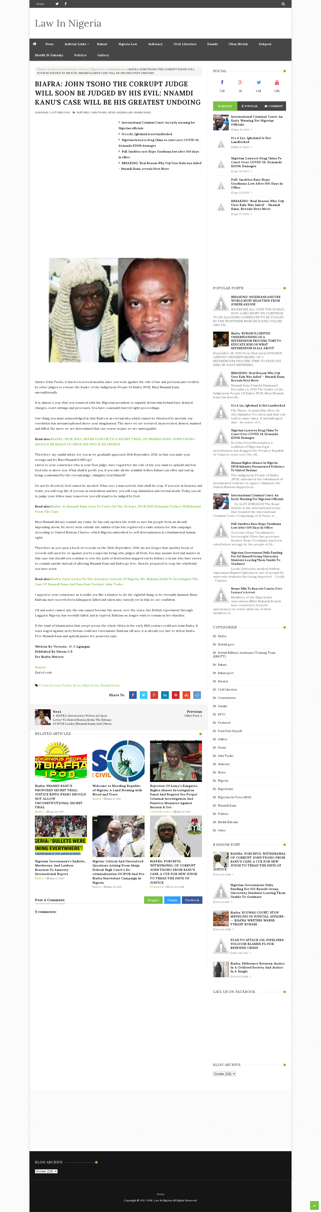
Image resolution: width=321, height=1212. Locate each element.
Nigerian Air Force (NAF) (234, 797)
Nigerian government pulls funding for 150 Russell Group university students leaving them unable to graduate (256, 558)
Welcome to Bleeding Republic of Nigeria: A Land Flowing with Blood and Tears (117, 790)
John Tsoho (69, 69)
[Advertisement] (206, 23)
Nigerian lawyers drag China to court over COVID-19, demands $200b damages (256, 162)
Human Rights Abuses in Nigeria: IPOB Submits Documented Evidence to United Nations (258, 466)
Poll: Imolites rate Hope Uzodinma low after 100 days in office (257, 183)
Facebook (192, 900)
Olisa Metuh (238, 44)
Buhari (102, 44)
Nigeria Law (127, 44)
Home (40, 3)
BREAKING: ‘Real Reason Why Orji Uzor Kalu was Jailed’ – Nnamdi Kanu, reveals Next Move (257, 205)
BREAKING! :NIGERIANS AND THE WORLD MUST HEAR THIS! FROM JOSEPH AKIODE (256, 300)
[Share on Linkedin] (165, 695)
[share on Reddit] (197, 695)
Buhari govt (226, 673)
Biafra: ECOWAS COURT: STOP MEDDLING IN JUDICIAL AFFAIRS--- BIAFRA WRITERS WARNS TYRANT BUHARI (257, 918)
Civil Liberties (185, 44)
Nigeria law (98, 69)
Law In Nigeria (68, 23)
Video (222, 830)
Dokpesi (265, 44)
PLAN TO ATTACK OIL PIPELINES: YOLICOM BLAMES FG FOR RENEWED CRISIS (257, 944)
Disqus (172, 900)
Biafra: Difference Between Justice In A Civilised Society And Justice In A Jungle (257, 967)
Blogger (153, 900)
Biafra (39, 812)
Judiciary (155, 44)
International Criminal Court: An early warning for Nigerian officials (257, 120)
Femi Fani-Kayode (230, 731)
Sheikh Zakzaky (228, 822)
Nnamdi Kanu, (143, 112)
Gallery (103, 55)
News (84, 69)
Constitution (227, 698)
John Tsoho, (98, 112)
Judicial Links (75, 44)
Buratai (223, 681)
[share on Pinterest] (175, 695)
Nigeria (223, 781)
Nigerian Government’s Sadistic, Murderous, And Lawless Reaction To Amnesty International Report (60, 867)
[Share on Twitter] (143, 695)
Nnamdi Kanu (117, 69)
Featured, (83, 112)
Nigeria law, (125, 112)
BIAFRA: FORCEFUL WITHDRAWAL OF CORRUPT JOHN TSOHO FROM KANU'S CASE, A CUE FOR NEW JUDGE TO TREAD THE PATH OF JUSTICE (173, 872)
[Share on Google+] (154, 695)
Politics (80, 55)
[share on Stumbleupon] (186, 695)
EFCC (222, 714)
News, (112, 112)
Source (41, 667)
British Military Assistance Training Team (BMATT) (244, 654)
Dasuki (212, 44)
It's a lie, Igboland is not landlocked (147, 134)
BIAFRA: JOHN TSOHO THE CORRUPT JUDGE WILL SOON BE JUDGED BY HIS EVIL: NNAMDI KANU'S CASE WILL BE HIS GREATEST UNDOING (118, 93)
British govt (226, 644)
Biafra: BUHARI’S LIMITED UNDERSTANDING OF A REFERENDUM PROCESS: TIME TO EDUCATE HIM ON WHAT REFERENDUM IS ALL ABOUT (256, 341)
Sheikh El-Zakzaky (49, 55)
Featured (53, 69)
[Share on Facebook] (133, 695)
